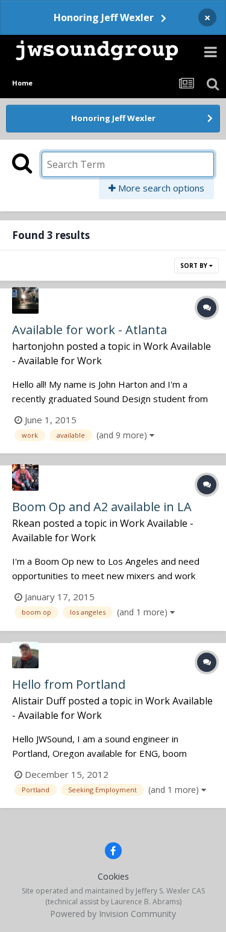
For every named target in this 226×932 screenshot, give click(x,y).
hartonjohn (38, 346)
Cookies (113, 876)
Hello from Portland (68, 684)
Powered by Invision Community (113, 913)
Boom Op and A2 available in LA (102, 507)
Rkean (26, 523)
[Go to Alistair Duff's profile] (25, 655)
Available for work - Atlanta (89, 330)
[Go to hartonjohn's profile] (25, 300)
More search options (160, 188)
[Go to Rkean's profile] (25, 477)
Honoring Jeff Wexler (104, 17)
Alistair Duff (39, 700)
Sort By (194, 265)
